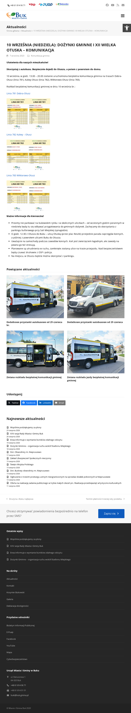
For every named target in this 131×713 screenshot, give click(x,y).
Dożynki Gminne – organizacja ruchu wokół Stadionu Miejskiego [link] (40, 446)
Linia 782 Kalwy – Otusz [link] (19, 134)
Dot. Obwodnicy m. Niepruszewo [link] (25, 452)
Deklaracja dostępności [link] (17, 605)
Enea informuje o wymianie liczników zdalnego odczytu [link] (36, 439)
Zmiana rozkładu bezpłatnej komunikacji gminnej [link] (34, 377)
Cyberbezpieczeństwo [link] (17, 659)
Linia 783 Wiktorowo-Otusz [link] (21, 175)
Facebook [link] (11, 639)
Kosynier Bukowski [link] (15, 592)
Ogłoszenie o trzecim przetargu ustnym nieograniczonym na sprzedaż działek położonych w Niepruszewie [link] (60, 476)
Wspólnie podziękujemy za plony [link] (25, 427)
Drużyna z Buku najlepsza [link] (20, 499)
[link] (127, 28)
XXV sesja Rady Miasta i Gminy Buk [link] (26, 433)
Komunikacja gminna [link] (40, 55)
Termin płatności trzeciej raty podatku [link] (104, 499)
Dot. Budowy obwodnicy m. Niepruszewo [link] (29, 470)
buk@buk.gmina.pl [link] (20, 695)
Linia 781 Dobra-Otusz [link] (18, 93)
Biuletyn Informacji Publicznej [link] (21, 625)
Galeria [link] (10, 599)
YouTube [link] (11, 645)
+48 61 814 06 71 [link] (17, 5)
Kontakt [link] (10, 585)
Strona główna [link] (13, 30)
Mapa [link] (9, 652)
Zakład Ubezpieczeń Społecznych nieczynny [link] (30, 458)
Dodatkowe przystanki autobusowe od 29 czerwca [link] (95, 322)
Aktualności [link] (26, 30)
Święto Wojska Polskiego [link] (22, 464)
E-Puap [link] (10, 632)
